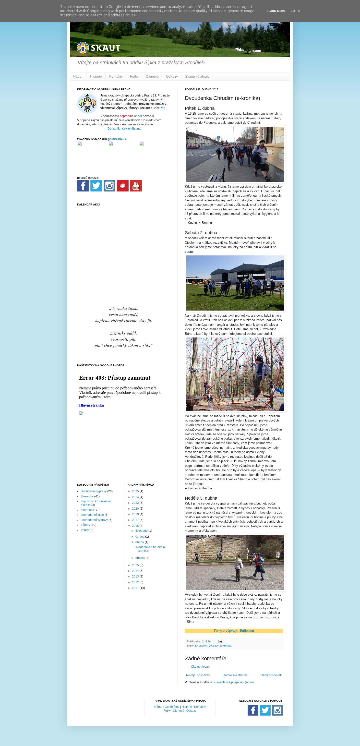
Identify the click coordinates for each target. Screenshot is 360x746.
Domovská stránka (235, 675)
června (140, 536)
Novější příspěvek (198, 675)
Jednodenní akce (92, 515)
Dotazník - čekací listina (124, 128)
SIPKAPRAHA (118, 139)
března (140, 558)
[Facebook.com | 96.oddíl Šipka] (83, 190)
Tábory (85, 525)
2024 (136, 497)
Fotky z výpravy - (234, 631)
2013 (136, 576)
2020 (136, 508)
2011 (136, 588)
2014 (136, 571)
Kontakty (116, 76)
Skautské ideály (197, 76)
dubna (140, 542)
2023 (136, 503)
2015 (136, 565)
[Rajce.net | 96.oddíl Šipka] (123, 190)
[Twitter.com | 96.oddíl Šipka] (96, 190)
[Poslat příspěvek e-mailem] (220, 641)
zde (162, 108)
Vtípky (85, 530)
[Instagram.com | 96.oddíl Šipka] (109, 190)
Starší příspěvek (271, 675)
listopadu (141, 530)
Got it (295, 11)
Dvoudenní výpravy (206, 645)
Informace (87, 510)
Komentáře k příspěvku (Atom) (234, 682)
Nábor (78, 76)
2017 (136, 520)
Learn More (276, 11)
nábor (138, 116)
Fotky (134, 76)
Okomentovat (200, 666)
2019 (136, 514)
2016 (136, 526)
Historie (96, 76)
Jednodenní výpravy (94, 520)
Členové (152, 76)
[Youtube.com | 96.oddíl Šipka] (136, 190)
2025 (136, 491)
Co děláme (172, 707)
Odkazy (172, 76)
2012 (136, 582)
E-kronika (225, 645)
